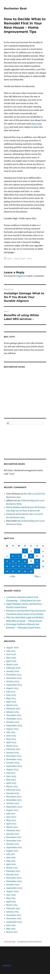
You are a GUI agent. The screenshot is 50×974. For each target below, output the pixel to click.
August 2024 (12, 729)
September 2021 (14, 847)
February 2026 (13, 668)
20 (13, 566)
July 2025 (10, 691)
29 (25, 571)
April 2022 (11, 823)
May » (38, 576)
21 (19, 566)
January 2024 (12, 752)
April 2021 (11, 864)
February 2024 (13, 749)
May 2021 (10, 861)
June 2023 (11, 776)
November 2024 (14, 718)
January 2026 (12, 671)
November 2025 (14, 678)
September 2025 (14, 685)
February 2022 (13, 830)
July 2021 (10, 854)
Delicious (6, 965)
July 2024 (10, 732)
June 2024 (11, 735)
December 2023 (13, 756)
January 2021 (12, 874)
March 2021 (11, 867)
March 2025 (12, 705)
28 (19, 571)
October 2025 (12, 681)
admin (10, 259)
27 (13, 571)
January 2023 (12, 793)
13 (13, 561)
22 (25, 566)
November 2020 (14, 881)
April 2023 (11, 783)
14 (19, 561)
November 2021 (13, 840)
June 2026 (11, 654)
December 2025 (13, 674)
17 (37, 561)
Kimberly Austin (14, 514)
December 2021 (13, 837)
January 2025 (12, 712)
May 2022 (11, 820)
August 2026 (12, 647)
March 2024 (12, 746)
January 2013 (12, 912)
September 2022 (14, 807)
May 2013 (10, 898)
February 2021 (13, 871)
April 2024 (11, 742)
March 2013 (11, 905)
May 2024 (11, 739)
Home (29, 259)
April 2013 (11, 901)
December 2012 (13, 915)
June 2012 (11, 925)
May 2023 (11, 779)
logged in (20, 276)
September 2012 (14, 922)
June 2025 (11, 695)
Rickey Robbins (13, 507)
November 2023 (14, 759)
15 (25, 561)
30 (31, 571)
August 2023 (12, 769)
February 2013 (13, 908)
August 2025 (12, 688)
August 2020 (12, 891)
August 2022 (12, 810)
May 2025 (11, 698)
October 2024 (12, 722)
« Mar (12, 576)
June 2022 (11, 817)
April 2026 (11, 661)
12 (7, 561)
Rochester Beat (15, 8)
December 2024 (13, 715)
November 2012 (13, 918)
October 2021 (12, 844)
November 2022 (14, 800)
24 (37, 566)
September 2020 (14, 888)
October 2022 (12, 803)
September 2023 (14, 766)
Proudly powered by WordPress (30, 942)
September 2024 (14, 725)
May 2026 (11, 658)
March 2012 (11, 932)
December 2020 (13, 878)
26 (7, 571)
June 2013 (11, 895)
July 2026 (10, 651)
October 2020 (12, 884)
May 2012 (10, 928)
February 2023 (13, 790)
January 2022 (12, 834)
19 (7, 566)
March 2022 (12, 827)
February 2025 (13, 708)
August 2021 (12, 851)
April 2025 (11, 702)
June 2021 (11, 857)
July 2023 (10, 773)
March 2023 (12, 786)
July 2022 (10, 813)
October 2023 (12, 762)
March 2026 (12, 664)
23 (31, 566)
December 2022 (13, 796)
